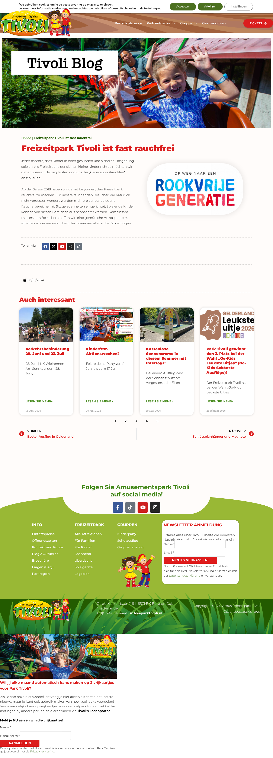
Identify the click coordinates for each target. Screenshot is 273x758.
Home (26, 138)
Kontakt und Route (47, 547)
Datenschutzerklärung (184, 575)
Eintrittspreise (43, 534)
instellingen (152, 8)
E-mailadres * (10, 736)
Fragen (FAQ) (43, 567)
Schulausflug (127, 541)
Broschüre (40, 560)
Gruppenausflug (130, 547)
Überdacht (83, 560)
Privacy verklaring (42, 751)
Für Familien (85, 541)
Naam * (5, 727)
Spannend (83, 554)
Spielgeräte (84, 567)
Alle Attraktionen (88, 534)
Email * (169, 552)
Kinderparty (126, 534)
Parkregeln (41, 574)
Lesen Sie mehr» (39, 401)
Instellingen (239, 6)
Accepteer (183, 6)
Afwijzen (210, 6)
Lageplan (82, 574)
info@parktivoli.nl (146, 613)
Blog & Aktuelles (45, 554)
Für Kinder (83, 547)
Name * (169, 544)
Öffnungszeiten (44, 541)
